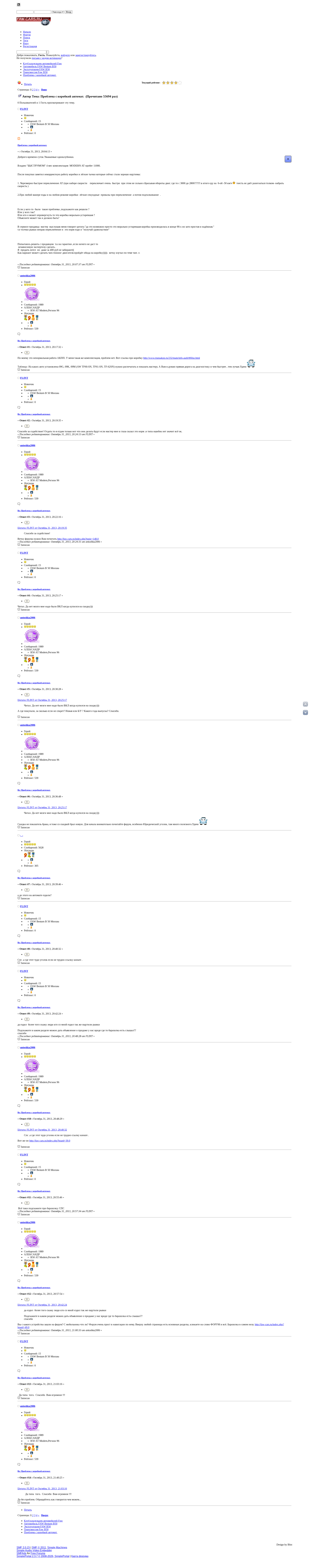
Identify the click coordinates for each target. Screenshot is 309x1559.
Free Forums (38, 1553)
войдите (65, 55)
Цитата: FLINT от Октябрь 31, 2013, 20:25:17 (42, 700)
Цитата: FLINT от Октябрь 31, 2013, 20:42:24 (42, 1304)
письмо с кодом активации (46, 58)
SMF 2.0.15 (23, 1547)
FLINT (24, 109)
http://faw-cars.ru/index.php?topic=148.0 (78, 538)
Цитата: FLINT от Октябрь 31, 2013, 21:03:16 (42, 1488)
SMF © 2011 (39, 1547)
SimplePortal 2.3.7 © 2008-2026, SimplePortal (43, 1556)
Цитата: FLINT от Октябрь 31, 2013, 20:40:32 (42, 1129)
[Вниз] (305, 712)
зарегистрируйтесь (85, 55)
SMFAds (21, 1553)
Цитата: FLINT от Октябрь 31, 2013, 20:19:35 (42, 527)
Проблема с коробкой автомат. (32, 145)
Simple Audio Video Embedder (34, 1550)
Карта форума (79, 1556)
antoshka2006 (27, 275)
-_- (21, 835)
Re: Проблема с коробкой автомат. (34, 341)
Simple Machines (57, 1547)
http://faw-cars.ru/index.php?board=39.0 (49, 1140)
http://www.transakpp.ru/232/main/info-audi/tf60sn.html (171, 358)
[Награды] (31, 130)
